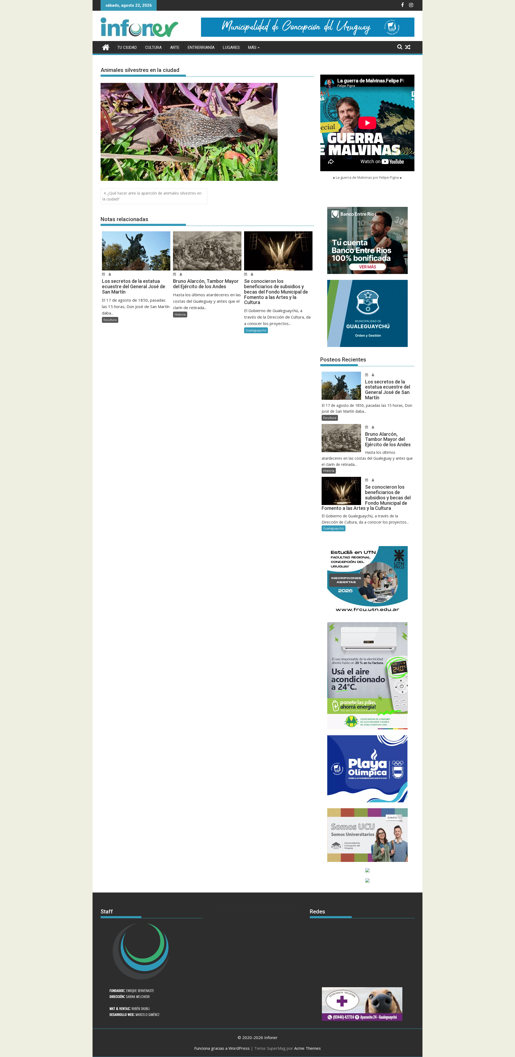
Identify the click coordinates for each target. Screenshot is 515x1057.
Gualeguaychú (256, 330)
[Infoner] (106, 46)
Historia (180, 314)
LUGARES (231, 47)
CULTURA (153, 47)
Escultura (110, 320)
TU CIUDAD (127, 47)
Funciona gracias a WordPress (222, 1048)
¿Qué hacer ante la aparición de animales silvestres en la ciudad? (151, 196)
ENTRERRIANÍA (201, 47)
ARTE (174, 47)
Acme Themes (307, 1048)
